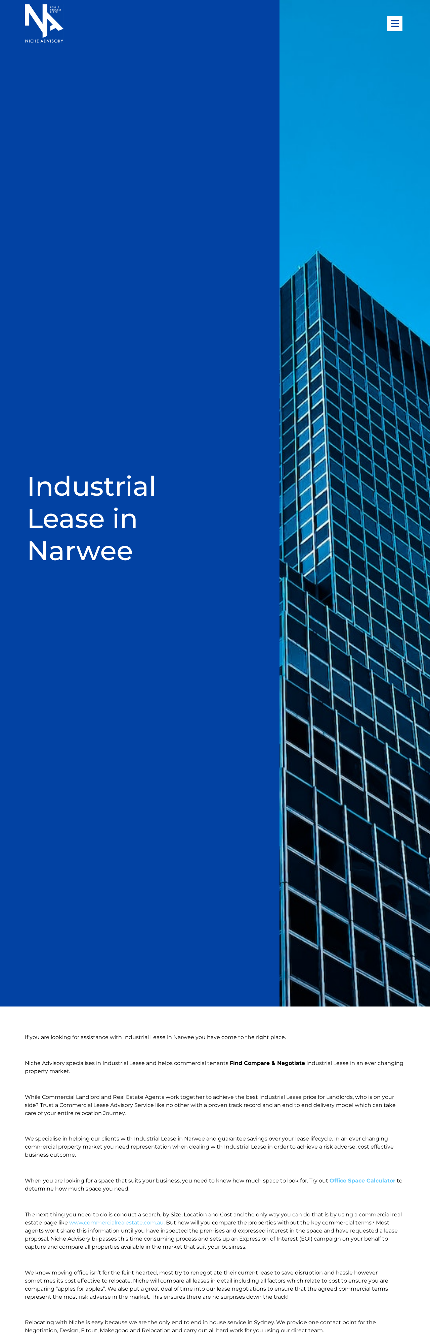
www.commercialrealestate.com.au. (117, 1222)
